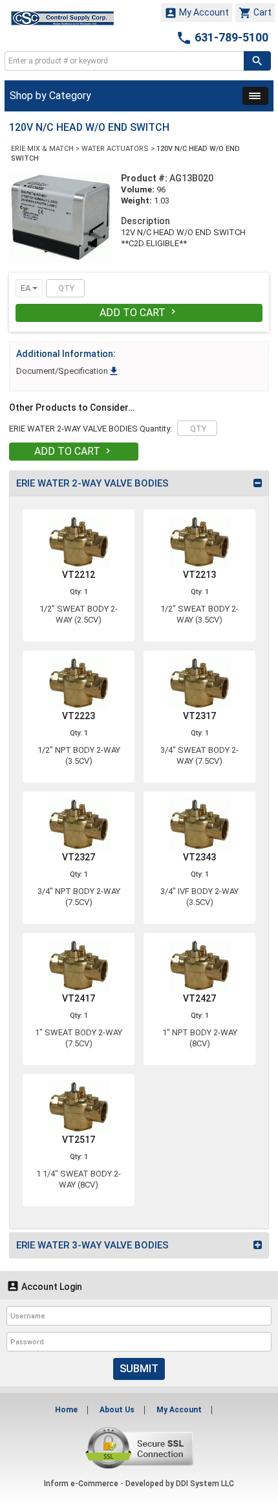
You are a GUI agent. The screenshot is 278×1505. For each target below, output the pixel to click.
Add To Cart (139, 312)
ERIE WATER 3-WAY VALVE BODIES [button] (92, 1245)
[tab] (139, 483)
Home (66, 1409)
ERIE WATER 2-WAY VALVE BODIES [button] (92, 483)
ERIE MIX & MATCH (42, 148)
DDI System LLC (205, 1483)
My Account (196, 12)
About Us (117, 1409)
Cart (255, 12)
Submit (139, 1368)
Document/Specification (68, 371)
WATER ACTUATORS (115, 148)
